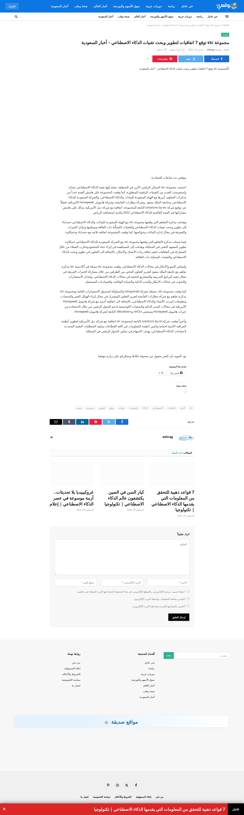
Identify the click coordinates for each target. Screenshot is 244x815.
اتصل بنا (76, 685)
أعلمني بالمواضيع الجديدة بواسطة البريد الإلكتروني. (158, 606)
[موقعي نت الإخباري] (226, 6)
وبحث (79, 408)
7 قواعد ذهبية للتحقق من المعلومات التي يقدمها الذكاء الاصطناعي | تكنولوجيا (172, 500)
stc (191, 408)
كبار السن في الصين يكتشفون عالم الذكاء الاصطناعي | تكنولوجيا (124, 497)
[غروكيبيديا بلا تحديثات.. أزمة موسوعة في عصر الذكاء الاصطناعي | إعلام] (72, 474)
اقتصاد (225, 34)
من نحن (76, 662)
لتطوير (102, 408)
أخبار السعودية (59, 6)
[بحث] (16, 16)
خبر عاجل (187, 6)
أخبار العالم (100, 6)
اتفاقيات (172, 408)
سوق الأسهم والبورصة (126, 6)
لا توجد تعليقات (175, 49)
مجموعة (90, 408)
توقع (112, 408)
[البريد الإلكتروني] (222, 223)
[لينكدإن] (222, 205)
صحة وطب (81, 6)
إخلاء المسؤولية (72, 668)
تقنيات (121, 408)
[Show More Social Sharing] (147, 58)
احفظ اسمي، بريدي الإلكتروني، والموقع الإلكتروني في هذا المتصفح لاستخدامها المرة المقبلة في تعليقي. (131, 591)
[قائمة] (227, 16)
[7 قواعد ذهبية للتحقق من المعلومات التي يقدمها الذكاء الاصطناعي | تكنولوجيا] (172, 474)
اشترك (12, 6)
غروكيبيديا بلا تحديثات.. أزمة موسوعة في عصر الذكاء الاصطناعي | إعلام (72, 497)
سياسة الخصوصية (71, 679)
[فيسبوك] (222, 186)
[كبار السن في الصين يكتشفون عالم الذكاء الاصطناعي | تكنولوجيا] (122, 474)
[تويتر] (222, 196)
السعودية (133, 408)
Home (226, 25)
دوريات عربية (154, 6)
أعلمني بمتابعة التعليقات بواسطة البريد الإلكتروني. (159, 599)
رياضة (171, 6)
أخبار (182, 408)
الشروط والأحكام (71, 674)
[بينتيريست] (222, 214)
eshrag (210, 49)
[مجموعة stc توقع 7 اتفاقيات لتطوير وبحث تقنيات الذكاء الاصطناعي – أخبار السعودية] (122, 118)
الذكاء (145, 408)
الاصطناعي (158, 408)
